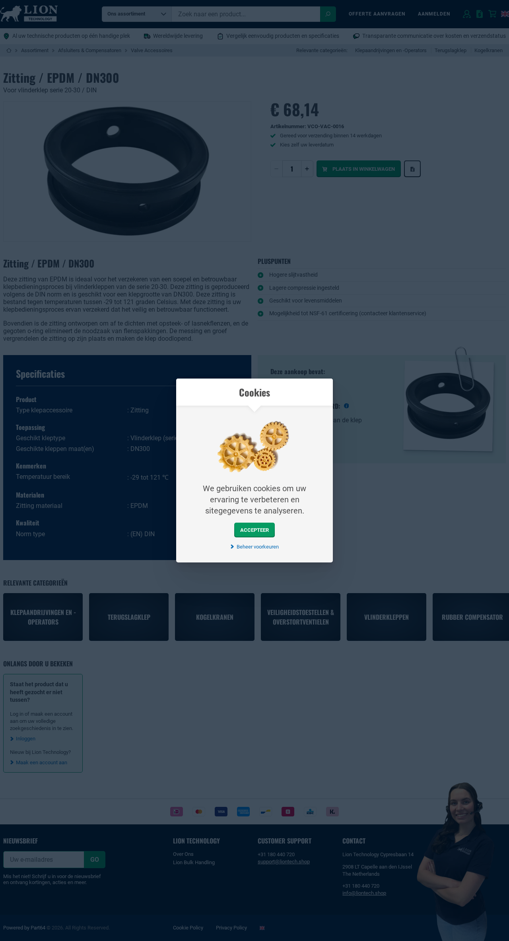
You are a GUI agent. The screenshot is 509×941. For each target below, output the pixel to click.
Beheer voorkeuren (257, 547)
